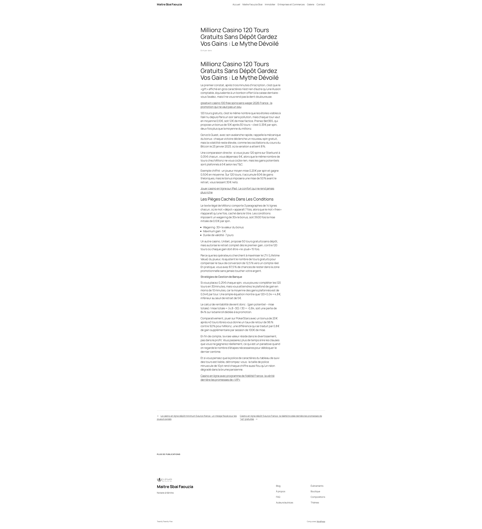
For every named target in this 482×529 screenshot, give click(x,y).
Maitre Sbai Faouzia (169, 4)
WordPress (321, 521)
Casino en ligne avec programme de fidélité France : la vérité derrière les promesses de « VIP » (238, 378)
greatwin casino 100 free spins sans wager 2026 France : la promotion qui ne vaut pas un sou (236, 105)
